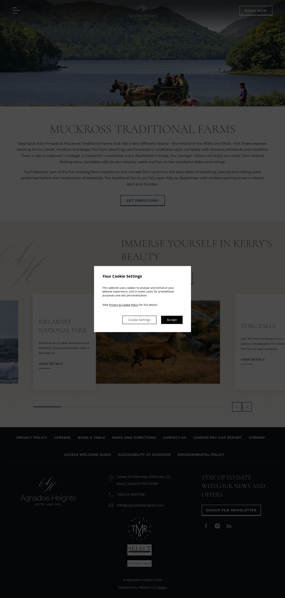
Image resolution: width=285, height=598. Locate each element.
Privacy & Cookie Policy (123, 305)
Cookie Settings (139, 320)
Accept (172, 320)
